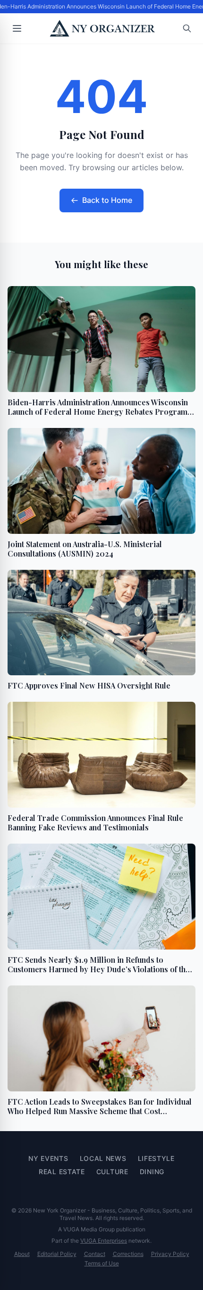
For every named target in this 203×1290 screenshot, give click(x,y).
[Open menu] (17, 28)
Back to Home (107, 200)
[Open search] (186, 28)
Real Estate (62, 1172)
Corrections (128, 1253)
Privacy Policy (170, 1253)
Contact (94, 1253)
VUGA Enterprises (103, 1240)
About (22, 1253)
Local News (103, 1158)
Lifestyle (156, 1158)
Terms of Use (102, 1263)
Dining (152, 1172)
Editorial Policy (56, 1253)
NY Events (48, 1158)
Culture (112, 1172)
